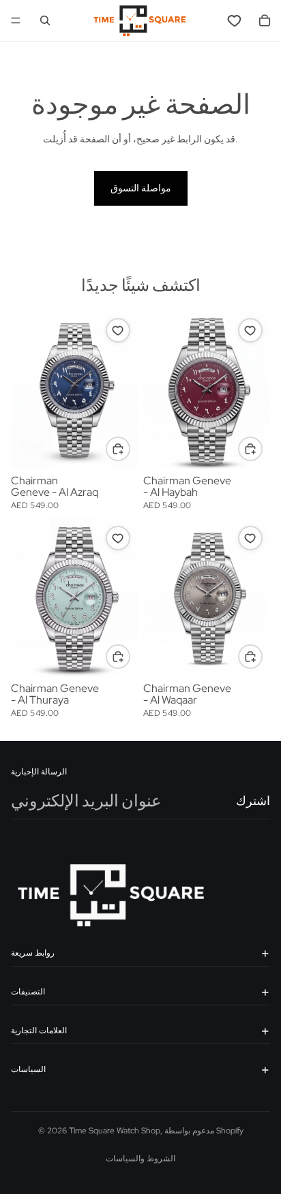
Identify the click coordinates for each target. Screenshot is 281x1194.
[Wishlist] (235, 20)
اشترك (253, 801)
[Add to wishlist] (118, 330)
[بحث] (45, 20)
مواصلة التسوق (140, 188)
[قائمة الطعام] (15, 20)
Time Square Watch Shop (114, 1130)
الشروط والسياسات (140, 1158)
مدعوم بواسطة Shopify (203, 1130)
